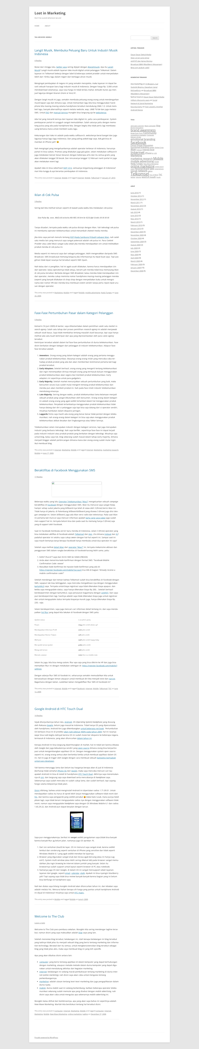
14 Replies (39, 715)
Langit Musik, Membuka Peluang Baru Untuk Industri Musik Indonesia (76, 52)
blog (80, 932)
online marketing (75, 1014)
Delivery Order (136, 137)
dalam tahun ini (84, 738)
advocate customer (137, 126)
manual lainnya (61, 112)
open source (83, 748)
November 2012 (137, 199)
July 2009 (134, 248)
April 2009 (134, 258)
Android (68, 722)
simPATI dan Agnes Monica (141, 61)
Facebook (52, 505)
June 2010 (134, 215)
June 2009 (134, 251)
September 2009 (137, 241)
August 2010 (136, 209)
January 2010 (136, 228)
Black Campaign (150, 126)
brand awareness (143, 130)
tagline (85, 1014)
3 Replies (38, 201)
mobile (42, 988)
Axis (90, 534)
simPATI (104, 592)
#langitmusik (94, 67)
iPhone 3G (62, 771)
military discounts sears (140, 100)
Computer (58, 1011)
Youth (158, 177)
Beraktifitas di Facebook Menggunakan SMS (65, 470)
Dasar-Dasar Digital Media (141, 54)
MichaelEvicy (136, 90)
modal (156, 162)
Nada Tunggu (106, 292)
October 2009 (136, 238)
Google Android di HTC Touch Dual (59, 709)
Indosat (108, 534)
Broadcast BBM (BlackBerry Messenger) (146, 64)
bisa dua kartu (136, 106)
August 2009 (136, 245)
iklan (133, 149)
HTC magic (79, 892)
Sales (152, 168)
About (47, 26)
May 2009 (134, 254)
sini (42, 777)
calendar (75, 873)
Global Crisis (159, 147)
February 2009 (136, 264)
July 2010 (134, 212)
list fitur (44, 612)
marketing (44, 981)
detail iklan (59, 547)
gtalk (82, 873)
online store (159, 167)
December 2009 (137, 232)
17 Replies (39, 477)
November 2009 (137, 235)
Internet (57, 178)
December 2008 (137, 271)
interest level (148, 149)
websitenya (101, 112)
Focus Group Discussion (142, 145)
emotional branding (143, 139)
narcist (112, 678)
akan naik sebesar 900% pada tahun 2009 (83, 731)
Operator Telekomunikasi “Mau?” (73, 501)
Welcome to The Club (49, 916)
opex (132, 169)
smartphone (159, 169)
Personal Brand (142, 168)
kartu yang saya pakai (95, 518)
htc (36, 797)
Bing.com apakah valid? (140, 67)
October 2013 (136, 196)
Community (149, 133)
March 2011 (135, 202)
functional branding (140, 147)
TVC (109, 688)
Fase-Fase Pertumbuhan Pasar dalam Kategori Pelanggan (74, 313)
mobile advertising (92, 292)
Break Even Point (137, 133)
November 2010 (137, 206)
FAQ (47, 112)
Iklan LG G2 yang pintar (140, 58)
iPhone (148, 153)
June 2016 (134, 193)
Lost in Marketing (50, 13)
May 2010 (134, 219)
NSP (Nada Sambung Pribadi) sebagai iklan (89, 237)
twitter (133, 177)
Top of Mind (153, 175)
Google (50, 725)
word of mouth (149, 177)
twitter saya (61, 67)
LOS (155, 153)
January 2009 (136, 267)
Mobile (64, 178)
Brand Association (137, 128)
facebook (81, 688)
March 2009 (135, 261)
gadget (151, 147)
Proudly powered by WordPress (46, 1037)
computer (43, 962)
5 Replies (38, 319)
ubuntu (138, 177)
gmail (67, 873)
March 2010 (135, 222)
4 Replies (38, 60)
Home (37, 26)
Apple (74, 771)
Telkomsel (95, 178)
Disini (37, 790)
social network (139, 170)
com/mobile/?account (60, 570)
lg (152, 153)
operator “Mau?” (76, 547)
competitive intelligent (138, 135)
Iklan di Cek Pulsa (47, 195)
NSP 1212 (67, 168)
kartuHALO (39, 586)
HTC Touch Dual (85, 774)
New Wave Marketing (58, 1014)
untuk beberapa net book (92, 728)
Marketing (58, 292)
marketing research (110, 450)
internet (43, 971)
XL (117, 534)
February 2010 (136, 225)
